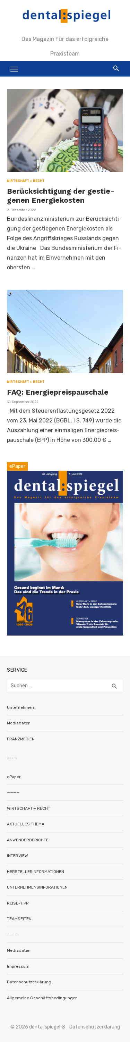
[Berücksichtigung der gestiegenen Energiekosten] (65, 130)
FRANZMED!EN (21, 739)
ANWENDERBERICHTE (28, 840)
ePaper (14, 776)
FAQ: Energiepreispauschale (58, 392)
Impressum (18, 966)
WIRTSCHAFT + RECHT (26, 181)
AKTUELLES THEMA (25, 824)
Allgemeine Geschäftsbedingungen (42, 997)
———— (13, 792)
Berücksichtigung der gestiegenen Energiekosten (60, 195)
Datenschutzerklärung (29, 982)
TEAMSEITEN (19, 918)
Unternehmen (20, 707)
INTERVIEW (17, 855)
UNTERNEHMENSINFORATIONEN (37, 887)
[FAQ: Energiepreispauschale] (65, 331)
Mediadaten (19, 723)
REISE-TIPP (17, 903)
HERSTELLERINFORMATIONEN (35, 871)
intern (12, 758)
